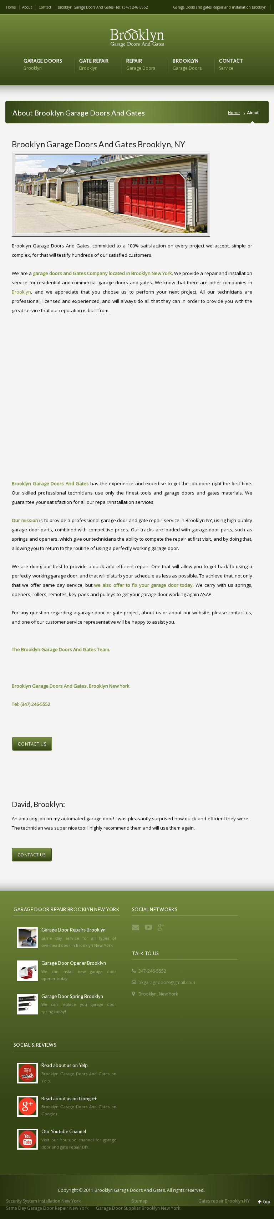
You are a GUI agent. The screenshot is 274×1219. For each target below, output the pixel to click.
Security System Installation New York (43, 1201)
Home (11, 7)
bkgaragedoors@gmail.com (166, 982)
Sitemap (139, 1201)
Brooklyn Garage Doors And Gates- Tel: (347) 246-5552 (103, 7)
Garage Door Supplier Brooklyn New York (138, 1208)
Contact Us (32, 744)
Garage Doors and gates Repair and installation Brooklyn (220, 7)
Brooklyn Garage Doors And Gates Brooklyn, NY (98, 144)
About (27, 7)
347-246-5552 (152, 971)
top (266, 1202)
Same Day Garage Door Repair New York (47, 1208)
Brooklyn (21, 292)
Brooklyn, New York (158, 994)
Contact (45, 7)
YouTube (149, 927)
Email (136, 927)
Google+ (162, 927)
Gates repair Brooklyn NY (224, 1201)
